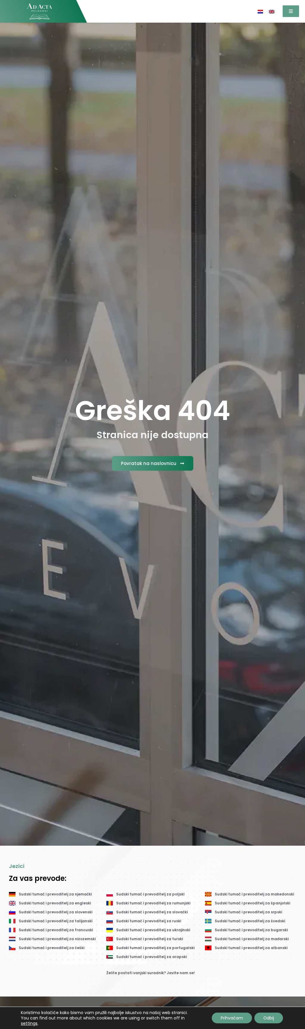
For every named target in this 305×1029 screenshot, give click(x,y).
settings (29, 1023)
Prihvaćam (232, 1018)
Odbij (268, 1018)
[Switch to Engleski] (271, 11)
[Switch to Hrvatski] (260, 11)
